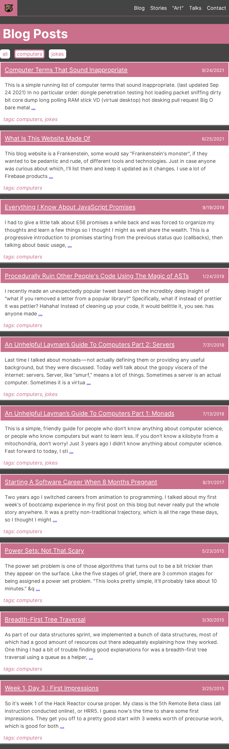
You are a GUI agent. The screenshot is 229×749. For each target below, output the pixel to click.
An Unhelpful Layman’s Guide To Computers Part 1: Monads (89, 413)
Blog (139, 8)
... (33, 107)
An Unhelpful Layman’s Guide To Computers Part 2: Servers (90, 344)
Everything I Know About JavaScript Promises (70, 207)
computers (29, 54)
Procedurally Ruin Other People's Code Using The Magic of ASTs (97, 275)
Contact (216, 8)
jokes (57, 54)
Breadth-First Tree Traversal (45, 619)
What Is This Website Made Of (47, 138)
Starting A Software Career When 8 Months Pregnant (81, 481)
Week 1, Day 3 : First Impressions (52, 688)
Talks (195, 8)
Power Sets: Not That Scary (44, 550)
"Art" (177, 8)
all (5, 54)
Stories (158, 8)
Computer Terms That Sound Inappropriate (66, 69)
